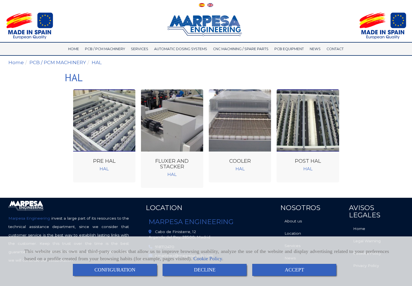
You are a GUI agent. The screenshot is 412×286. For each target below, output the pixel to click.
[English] (210, 4)
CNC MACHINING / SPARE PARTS (241, 49)
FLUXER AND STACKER (172, 164)
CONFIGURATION (114, 270)
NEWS (315, 49)
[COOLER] (240, 120)
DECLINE (205, 270)
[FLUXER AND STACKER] (172, 120)
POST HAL (308, 161)
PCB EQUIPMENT (289, 49)
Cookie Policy (207, 258)
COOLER (240, 161)
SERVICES (139, 49)
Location (292, 233)
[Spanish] (202, 4)
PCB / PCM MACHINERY (105, 49)
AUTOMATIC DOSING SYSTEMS (180, 49)
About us (293, 221)
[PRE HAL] (104, 120)
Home (359, 228)
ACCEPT (294, 270)
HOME (73, 49)
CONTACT (335, 49)
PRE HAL (104, 161)
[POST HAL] (307, 120)
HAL (104, 168)
